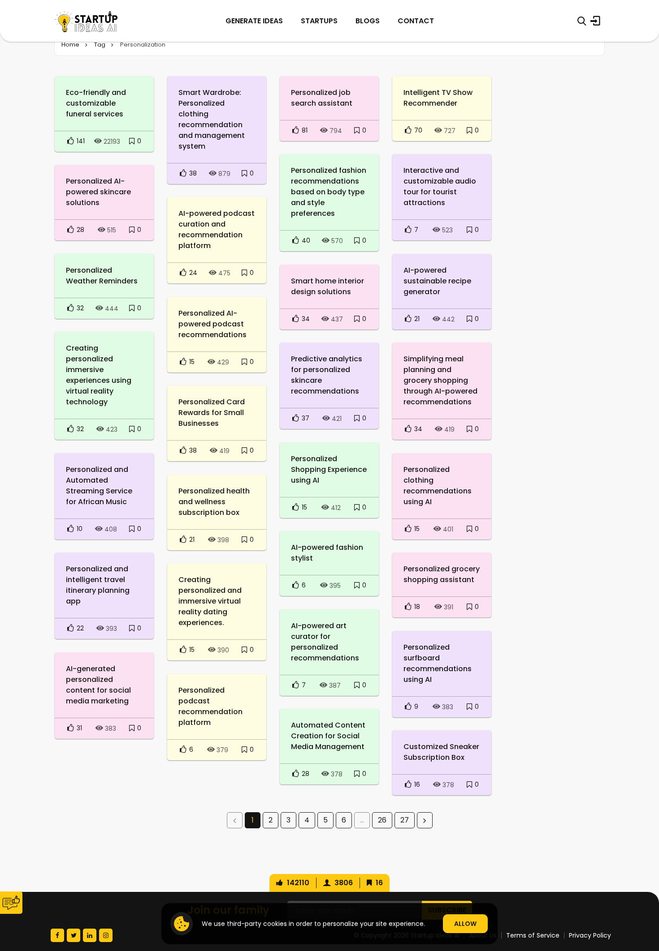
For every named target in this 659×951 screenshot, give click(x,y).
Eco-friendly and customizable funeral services (96, 103)
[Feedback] (11, 902)
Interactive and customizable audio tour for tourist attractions (439, 186)
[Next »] (425, 820)
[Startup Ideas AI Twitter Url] (73, 935)
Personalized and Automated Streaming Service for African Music (99, 485)
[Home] (86, 21)
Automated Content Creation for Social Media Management (328, 736)
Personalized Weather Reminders (102, 275)
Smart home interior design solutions (327, 286)
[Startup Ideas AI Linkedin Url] (89, 935)
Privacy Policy (590, 935)
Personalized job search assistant (321, 97)
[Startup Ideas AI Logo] (642, 901)
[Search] (581, 21)
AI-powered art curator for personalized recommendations (325, 642)
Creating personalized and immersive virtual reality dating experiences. (210, 601)
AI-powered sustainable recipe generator (437, 281)
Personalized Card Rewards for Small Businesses (211, 412)
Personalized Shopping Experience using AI (329, 469)
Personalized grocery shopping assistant (441, 574)
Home (70, 44)
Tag (99, 44)
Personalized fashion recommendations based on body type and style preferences (328, 191)
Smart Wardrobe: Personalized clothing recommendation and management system (211, 119)
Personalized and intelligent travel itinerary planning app (98, 585)
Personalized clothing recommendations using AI (437, 485)
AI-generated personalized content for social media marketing (98, 685)
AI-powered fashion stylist (327, 552)
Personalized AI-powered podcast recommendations (212, 324)
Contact (416, 21)
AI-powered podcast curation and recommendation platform (216, 229)
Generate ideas (254, 21)
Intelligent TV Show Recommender (438, 97)
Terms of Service (532, 935)
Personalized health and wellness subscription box (214, 502)
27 (404, 820)
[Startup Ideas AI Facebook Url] (57, 935)
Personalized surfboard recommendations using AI (437, 663)
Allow (465, 923)
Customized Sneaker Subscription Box (441, 752)
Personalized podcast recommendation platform (210, 706)
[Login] (595, 21)
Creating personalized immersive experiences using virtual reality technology (98, 375)
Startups (319, 21)
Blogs (368, 21)
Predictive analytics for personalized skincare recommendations (326, 375)
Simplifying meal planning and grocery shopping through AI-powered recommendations (440, 380)
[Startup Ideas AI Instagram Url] (106, 935)
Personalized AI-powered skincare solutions (98, 192)
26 (382, 820)
